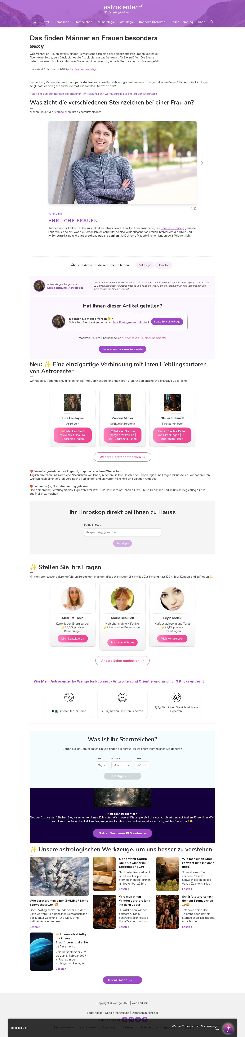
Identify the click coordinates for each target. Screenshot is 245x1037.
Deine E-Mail (92, 525)
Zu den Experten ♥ (145, 93)
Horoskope (62, 22)
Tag (98, 758)
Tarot (45, 22)
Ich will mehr (117, 980)
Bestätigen (122, 543)
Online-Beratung (182, 22)
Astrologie (127, 22)
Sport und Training (172, 228)
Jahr (138, 758)
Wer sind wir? (140, 1003)
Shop (201, 22)
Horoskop (163, 265)
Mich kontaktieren (72, 638)
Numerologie (106, 22)
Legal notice (95, 1012)
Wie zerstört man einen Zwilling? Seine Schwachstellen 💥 (59, 903)
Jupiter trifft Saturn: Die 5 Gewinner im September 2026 (133, 863)
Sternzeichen (83, 22)
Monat (115, 758)
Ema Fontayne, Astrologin (83, 69)
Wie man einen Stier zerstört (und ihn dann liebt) (198, 863)
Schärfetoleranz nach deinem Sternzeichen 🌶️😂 (197, 901)
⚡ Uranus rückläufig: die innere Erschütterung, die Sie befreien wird (72, 940)
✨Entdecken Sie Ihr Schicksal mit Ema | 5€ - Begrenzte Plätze (73, 435)
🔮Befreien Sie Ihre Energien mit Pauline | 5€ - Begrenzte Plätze (123, 435)
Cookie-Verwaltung (117, 1012)
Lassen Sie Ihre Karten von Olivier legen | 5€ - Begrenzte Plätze (172, 435)
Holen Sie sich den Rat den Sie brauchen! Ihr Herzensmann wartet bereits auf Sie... (82, 93)
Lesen (34, 926)
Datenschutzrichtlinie (145, 1012)
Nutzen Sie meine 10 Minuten (120, 833)
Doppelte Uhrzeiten (152, 22)
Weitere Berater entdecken (120, 457)
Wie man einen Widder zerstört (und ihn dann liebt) (134, 901)
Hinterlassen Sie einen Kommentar (122, 349)
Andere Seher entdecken (120, 661)
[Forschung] (212, 22)
